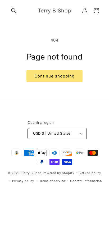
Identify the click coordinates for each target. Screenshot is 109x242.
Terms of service (52, 181)
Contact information (86, 181)
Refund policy (90, 173)
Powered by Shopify (58, 173)
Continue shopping (54, 76)
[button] (14, 10)
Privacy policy (23, 181)
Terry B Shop (32, 173)
